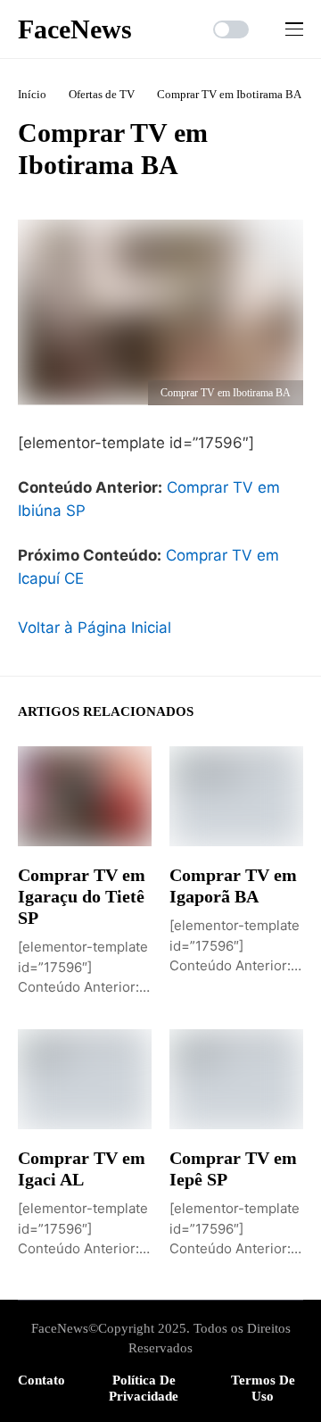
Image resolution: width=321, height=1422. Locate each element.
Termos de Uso (263, 1388)
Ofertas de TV (102, 94)
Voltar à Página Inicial (94, 627)
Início (32, 94)
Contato (41, 1380)
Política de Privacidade (143, 1388)
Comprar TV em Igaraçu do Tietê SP (81, 896)
